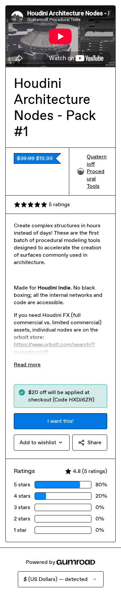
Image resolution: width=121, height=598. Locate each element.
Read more (27, 364)
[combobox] (42, 443)
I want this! (60, 421)
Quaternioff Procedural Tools (97, 171)
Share (94, 442)
